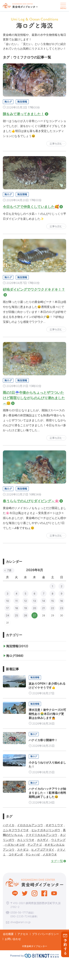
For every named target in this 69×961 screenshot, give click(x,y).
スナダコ (23, 849)
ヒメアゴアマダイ (42, 849)
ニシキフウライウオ (16, 830)
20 (34, 608)
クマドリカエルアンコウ (41, 835)
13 (34, 600)
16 (61, 600)
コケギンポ (15, 854)
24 (7, 615)
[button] (62, 5)
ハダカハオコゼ (15, 844)
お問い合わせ (13, 939)
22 (52, 608)
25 (16, 615)
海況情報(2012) (17, 646)
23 (61, 608)
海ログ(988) (14, 656)
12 (25, 600)
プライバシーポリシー (45, 934)
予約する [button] (65, 947)
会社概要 (8, 934)
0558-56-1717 (19, 912)
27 (34, 615)
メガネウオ (50, 854)
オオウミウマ (54, 825)
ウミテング (58, 840)
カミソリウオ (25, 840)
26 (25, 615)
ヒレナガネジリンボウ (45, 830)
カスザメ (42, 840)
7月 (9, 570)
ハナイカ (8, 825)
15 (52, 600)
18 (16, 608)
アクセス (22, 934)
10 (7, 600)
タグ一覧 (57, 861)
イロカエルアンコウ (30, 825)
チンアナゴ (34, 844)
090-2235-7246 (20, 916)
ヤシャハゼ (32, 854)
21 (43, 608)
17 (7, 608)
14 (43, 600)
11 (16, 600)
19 (25, 608)
